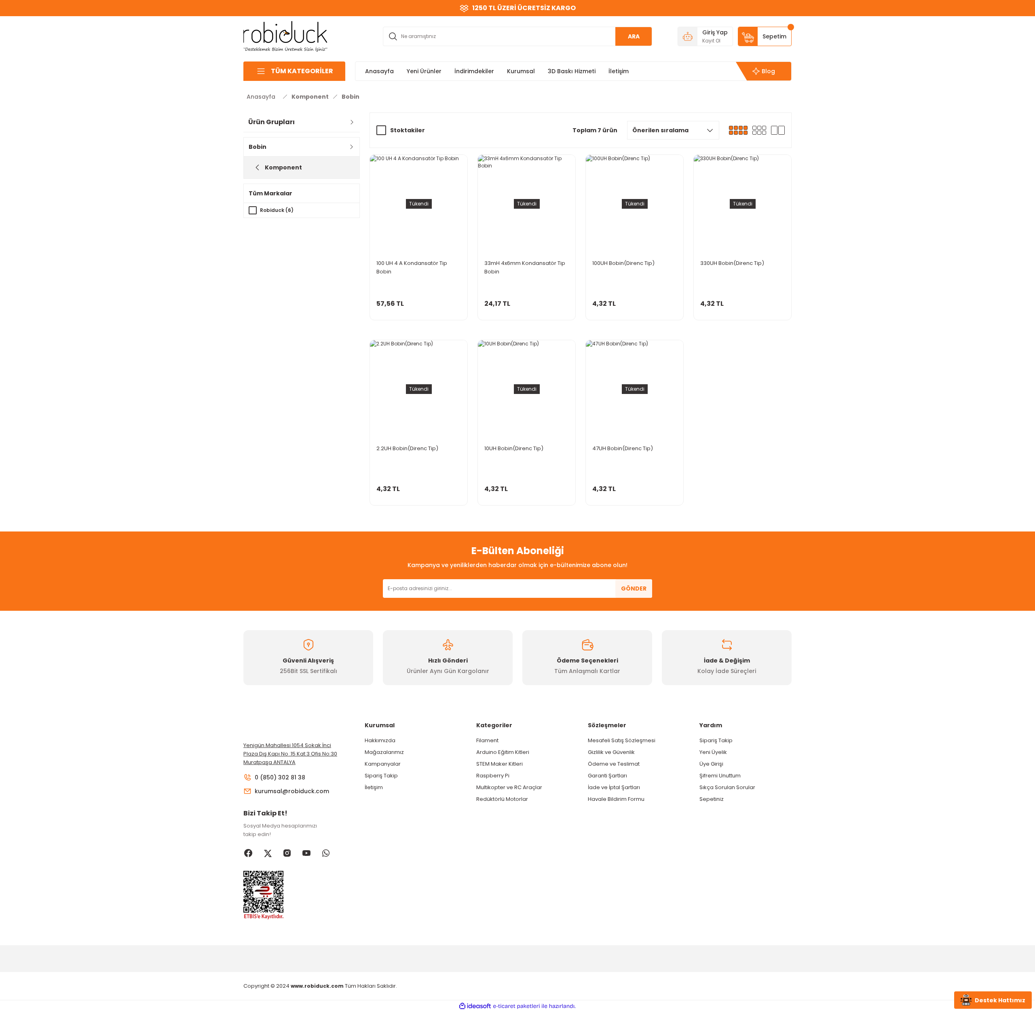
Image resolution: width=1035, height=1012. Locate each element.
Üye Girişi (711, 764)
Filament (487, 740)
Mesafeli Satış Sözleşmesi (621, 740)
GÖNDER (633, 588)
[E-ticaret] (516, 1006)
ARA (634, 36)
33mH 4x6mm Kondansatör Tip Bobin (524, 267)
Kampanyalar (383, 764)
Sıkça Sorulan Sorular (727, 787)
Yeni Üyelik (713, 752)
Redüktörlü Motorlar (502, 799)
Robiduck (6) (277, 210)
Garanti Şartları (607, 775)
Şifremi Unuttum (720, 775)
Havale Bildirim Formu (616, 799)
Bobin (350, 97)
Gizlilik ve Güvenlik (611, 752)
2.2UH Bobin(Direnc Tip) (407, 448)
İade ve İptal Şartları (614, 787)
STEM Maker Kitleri (499, 764)
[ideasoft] (475, 1006)
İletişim (374, 787)
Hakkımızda (380, 740)
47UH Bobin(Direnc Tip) (622, 448)
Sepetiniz (711, 799)
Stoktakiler (407, 130)
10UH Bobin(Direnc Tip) (513, 448)
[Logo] (285, 35)
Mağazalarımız (384, 752)
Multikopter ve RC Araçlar (509, 787)
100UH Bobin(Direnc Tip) (623, 263)
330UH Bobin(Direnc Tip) (732, 263)
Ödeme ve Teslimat (614, 764)
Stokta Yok (419, 312)
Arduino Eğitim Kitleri (502, 752)
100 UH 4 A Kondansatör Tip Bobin (411, 267)
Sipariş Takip (381, 775)
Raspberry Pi (492, 775)
